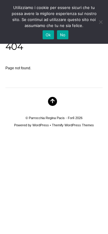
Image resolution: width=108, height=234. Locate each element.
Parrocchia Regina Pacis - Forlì (51, 118)
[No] (101, 22)
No (63, 34)
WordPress (40, 125)
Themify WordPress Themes (73, 125)
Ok (48, 34)
